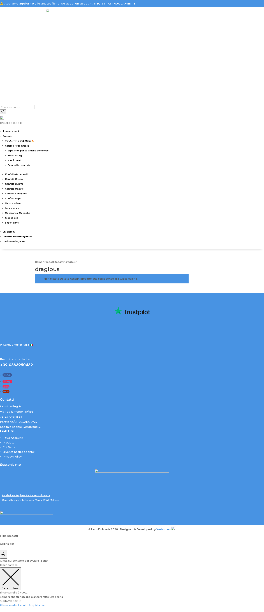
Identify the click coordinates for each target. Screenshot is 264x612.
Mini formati (15, 160)
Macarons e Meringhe (17, 213)
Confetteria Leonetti (17, 174)
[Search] (3, 111)
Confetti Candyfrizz (16, 193)
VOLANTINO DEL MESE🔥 (19, 141)
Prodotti (7, 136)
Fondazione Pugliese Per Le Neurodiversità (26, 495)
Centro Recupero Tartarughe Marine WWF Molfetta (30, 500)
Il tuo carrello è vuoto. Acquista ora (22, 605)
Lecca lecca (12, 208)
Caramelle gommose (17, 145)
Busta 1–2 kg (15, 155)
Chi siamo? (9, 231)
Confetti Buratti (14, 184)
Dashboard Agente (14, 241)
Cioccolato (11, 218)
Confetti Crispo (14, 179)
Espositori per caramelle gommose (28, 150)
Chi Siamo (9, 447)
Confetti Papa (13, 198)
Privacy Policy (12, 456)
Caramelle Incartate (19, 165)
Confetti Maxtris (14, 188)
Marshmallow (13, 203)
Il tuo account (11, 131)
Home (38, 262)
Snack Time (12, 222)
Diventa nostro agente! (18, 452)
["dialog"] (132, 585)
